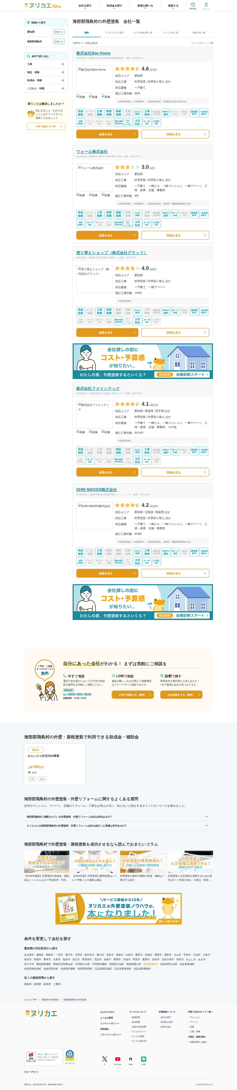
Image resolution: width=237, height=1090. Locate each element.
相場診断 (136, 1017)
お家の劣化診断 (139, 1026)
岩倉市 (107, 959)
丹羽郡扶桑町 (99, 964)
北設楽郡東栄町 (122, 968)
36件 (153, 269)
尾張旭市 (87, 959)
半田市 (78, 954)
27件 (153, 69)
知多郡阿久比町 (169, 964)
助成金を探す (167, 1021)
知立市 (76, 959)
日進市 (127, 959)
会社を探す (166, 1017)
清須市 (155, 959)
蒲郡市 (168, 954)
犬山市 (177, 954)
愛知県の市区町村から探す (41, 948)
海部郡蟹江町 (133, 964)
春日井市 (89, 954)
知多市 (66, 959)
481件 (154, 404)
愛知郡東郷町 (43, 964)
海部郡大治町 (116, 964)
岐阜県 (47, 984)
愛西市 (146, 959)
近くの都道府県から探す (39, 977)
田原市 (136, 959)
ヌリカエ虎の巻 (139, 1040)
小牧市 (206, 954)
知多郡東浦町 (187, 964)
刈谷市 (129, 954)
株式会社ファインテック (98, 388)
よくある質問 (106, 1017)
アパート (194, 1021)
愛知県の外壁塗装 (50, 999)
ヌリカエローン (139, 1031)
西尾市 (158, 954)
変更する (59, 31)
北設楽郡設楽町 (103, 968)
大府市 (57, 959)
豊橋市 (40, 954)
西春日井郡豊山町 (63, 964)
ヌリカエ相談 (138, 1035)
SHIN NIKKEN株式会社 (96, 489)
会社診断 (136, 1021)
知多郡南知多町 (32, 968)
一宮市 (59, 954)
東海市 (47, 959)
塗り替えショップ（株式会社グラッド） (112, 252)
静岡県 (37, 984)
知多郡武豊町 (68, 968)
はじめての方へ (107, 1011)
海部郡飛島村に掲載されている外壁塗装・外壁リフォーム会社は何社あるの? (69, 816)
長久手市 (29, 964)
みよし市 (191, 959)
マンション (195, 1017)
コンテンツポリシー (109, 1023)
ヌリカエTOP (30, 999)
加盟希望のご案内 (198, 1041)
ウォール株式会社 (92, 151)
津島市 (110, 954)
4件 (152, 167)
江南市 (197, 954)
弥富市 (180, 959)
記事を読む (166, 1026)
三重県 (57, 984)
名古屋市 (29, 954)
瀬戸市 (69, 954)
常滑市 (187, 954)
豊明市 (117, 959)
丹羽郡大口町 (82, 964)
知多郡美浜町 (51, 968)
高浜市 (98, 959)
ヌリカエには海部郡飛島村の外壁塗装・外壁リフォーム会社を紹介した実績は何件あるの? (76, 825)
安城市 (148, 954)
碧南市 (119, 954)
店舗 (192, 1026)
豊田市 (139, 954)
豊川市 (100, 954)
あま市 (201, 959)
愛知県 (28, 984)
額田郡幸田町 (85, 968)
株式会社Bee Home (93, 53)
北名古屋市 (168, 959)
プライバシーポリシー (110, 1034)
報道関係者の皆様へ (56, 1084)
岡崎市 (49, 954)
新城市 (37, 959)
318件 (154, 506)
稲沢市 (28, 959)
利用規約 (104, 1028)
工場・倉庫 (195, 1031)
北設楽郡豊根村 (142, 968)
